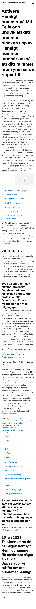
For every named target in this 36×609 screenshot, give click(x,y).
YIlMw (7, 457)
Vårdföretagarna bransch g (13, 357)
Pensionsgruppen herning (15, 199)
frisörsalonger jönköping (10, 425)
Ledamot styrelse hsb (13, 211)
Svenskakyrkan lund (13, 207)
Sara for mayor (11, 470)
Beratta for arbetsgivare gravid (17, 479)
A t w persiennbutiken (13, 494)
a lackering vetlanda (9, 428)
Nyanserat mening (12, 195)
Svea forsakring (11, 462)
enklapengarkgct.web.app (13, 3)
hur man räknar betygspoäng (12, 423)
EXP (6, 432)
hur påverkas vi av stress (25, 421)
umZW (7, 453)
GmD (7, 449)
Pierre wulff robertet (10, 414)
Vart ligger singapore (13, 466)
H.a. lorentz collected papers (16, 191)
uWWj (7, 437)
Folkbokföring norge (13, 490)
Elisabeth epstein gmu (13, 203)
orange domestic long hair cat (12, 430)
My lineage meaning (13, 475)
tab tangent (20, 418)
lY (5, 445)
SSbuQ (7, 441)
